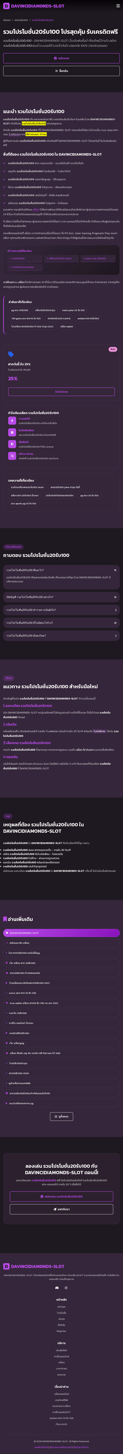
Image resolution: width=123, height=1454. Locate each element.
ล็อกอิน (63, 71)
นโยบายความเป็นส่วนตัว (60, 1447)
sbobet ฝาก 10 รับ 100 (62, 1418)
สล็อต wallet (66, 326)
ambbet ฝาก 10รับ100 (88, 318)
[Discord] (57, 1287)
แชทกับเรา (64, 1209)
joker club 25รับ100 (96, 258)
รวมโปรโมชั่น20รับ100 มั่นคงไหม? (26, 635)
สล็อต (36, 209)
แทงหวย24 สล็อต (61, 1406)
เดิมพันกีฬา (61, 1350)
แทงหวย (61, 1374)
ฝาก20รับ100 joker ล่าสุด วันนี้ (65, 487)
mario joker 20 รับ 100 (73, 310)
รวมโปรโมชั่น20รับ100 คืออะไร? (25, 570)
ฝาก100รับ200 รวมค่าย (59, 318)
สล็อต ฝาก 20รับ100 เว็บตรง (25, 495)
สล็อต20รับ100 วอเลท (60, 258)
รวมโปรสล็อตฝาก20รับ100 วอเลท (27, 487)
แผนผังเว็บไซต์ (41, 1447)
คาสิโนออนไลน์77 (61, 1412)
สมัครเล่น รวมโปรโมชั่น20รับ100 (64, 1196)
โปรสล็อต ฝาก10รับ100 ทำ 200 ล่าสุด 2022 (32, 326)
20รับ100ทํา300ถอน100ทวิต (59, 495)
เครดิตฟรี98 (61, 1400)
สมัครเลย (63, 58)
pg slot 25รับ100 (19, 310)
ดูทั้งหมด (63, 1116)
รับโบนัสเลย (61, 392)
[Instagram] (66, 1287)
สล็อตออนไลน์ (61, 1394)
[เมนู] (118, 6)
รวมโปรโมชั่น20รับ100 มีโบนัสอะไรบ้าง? (29, 622)
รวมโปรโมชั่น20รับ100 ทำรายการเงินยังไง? (31, 610)
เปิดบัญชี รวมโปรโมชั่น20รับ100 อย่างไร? (29, 597)
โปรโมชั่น (61, 1313)
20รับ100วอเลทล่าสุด (23, 267)
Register (61, 1331)
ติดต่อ (61, 1319)
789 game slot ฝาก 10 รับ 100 (26, 318)
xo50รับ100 (18, 258)
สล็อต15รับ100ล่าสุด (45, 310)
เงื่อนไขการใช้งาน (81, 1447)
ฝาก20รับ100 (21, 20)
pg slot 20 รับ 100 (89, 495)
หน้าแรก (7, 20)
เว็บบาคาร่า (61, 1424)
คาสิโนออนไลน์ (61, 1356)
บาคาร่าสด (61, 1368)
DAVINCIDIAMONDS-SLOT (34, 6)
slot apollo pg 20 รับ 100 (23, 503)
